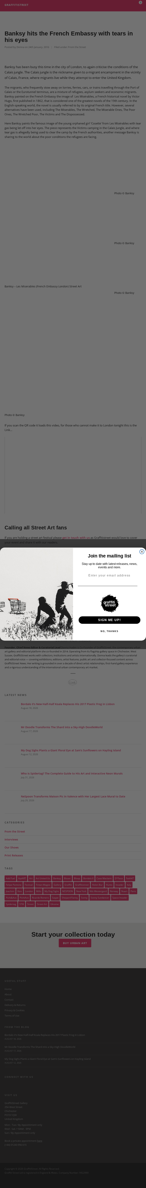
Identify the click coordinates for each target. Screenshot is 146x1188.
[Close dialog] (142, 551)
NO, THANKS (109, 631)
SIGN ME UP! (109, 619)
